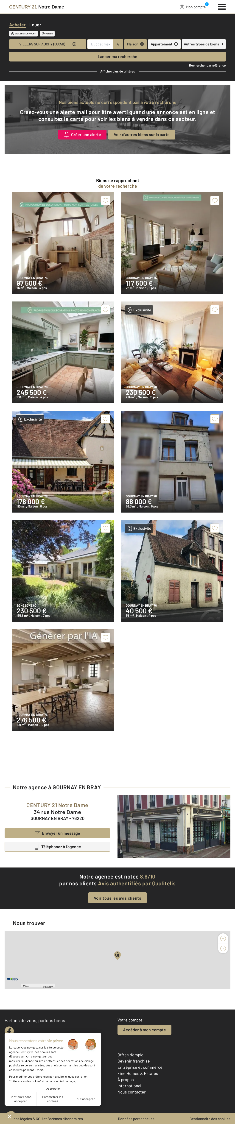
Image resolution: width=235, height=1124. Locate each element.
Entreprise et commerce (140, 1067)
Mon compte (196, 7)
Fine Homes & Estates (138, 1073)
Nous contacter (132, 1091)
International (129, 1085)
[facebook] (9, 1031)
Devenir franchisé (134, 1060)
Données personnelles (136, 1118)
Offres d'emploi (131, 1054)
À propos (126, 1079)
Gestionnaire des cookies (210, 1118)
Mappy (49, 986)
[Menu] (222, 6)
